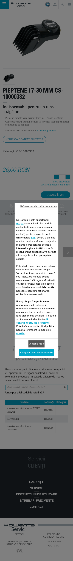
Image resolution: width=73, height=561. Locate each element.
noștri (19, 223)
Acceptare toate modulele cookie (36, 353)
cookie (20, 333)
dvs (33, 237)
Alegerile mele (36, 344)
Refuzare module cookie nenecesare (38, 206)
